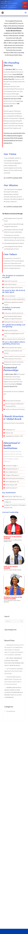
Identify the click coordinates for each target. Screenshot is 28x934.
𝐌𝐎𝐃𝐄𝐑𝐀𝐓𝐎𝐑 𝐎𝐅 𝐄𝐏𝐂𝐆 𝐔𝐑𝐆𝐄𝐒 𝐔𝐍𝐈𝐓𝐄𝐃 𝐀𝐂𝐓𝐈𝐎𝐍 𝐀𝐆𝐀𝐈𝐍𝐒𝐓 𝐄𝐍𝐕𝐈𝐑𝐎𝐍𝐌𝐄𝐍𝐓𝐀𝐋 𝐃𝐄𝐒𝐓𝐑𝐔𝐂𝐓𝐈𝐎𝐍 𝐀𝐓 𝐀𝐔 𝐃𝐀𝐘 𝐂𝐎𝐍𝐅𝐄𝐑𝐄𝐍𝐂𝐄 (13, 692)
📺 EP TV (25, 6)
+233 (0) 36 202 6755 (3, 3)
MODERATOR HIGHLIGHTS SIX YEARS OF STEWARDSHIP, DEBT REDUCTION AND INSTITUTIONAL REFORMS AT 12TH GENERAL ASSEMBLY (14, 650)
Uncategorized (10, 711)
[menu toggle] (26, 13)
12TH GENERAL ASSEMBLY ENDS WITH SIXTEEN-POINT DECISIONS (13, 671)
